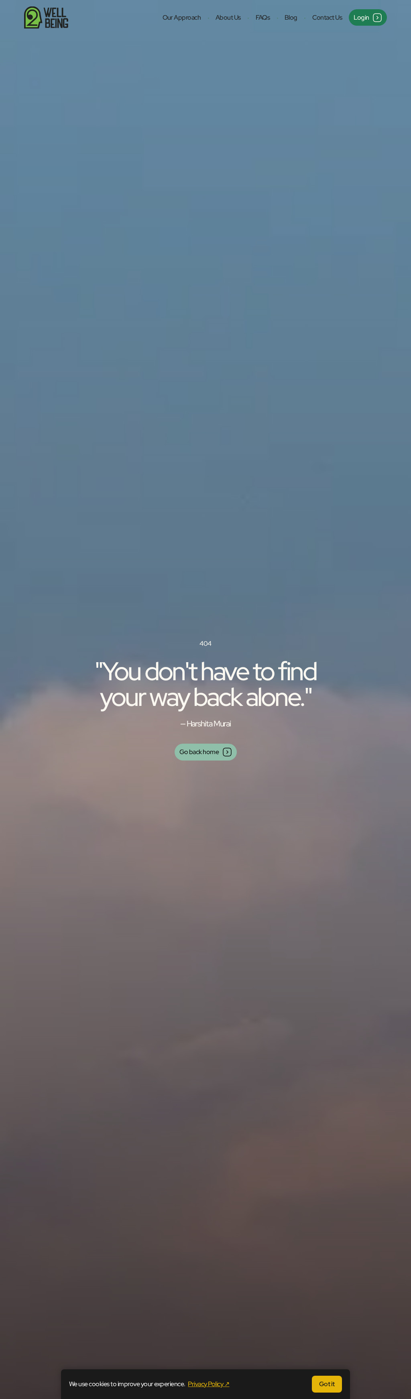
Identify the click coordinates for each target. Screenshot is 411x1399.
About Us (228, 17)
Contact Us (327, 17)
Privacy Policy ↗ (208, 1384)
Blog (291, 17)
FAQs (263, 17)
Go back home (199, 752)
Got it (327, 1384)
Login (362, 17)
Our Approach (182, 17)
